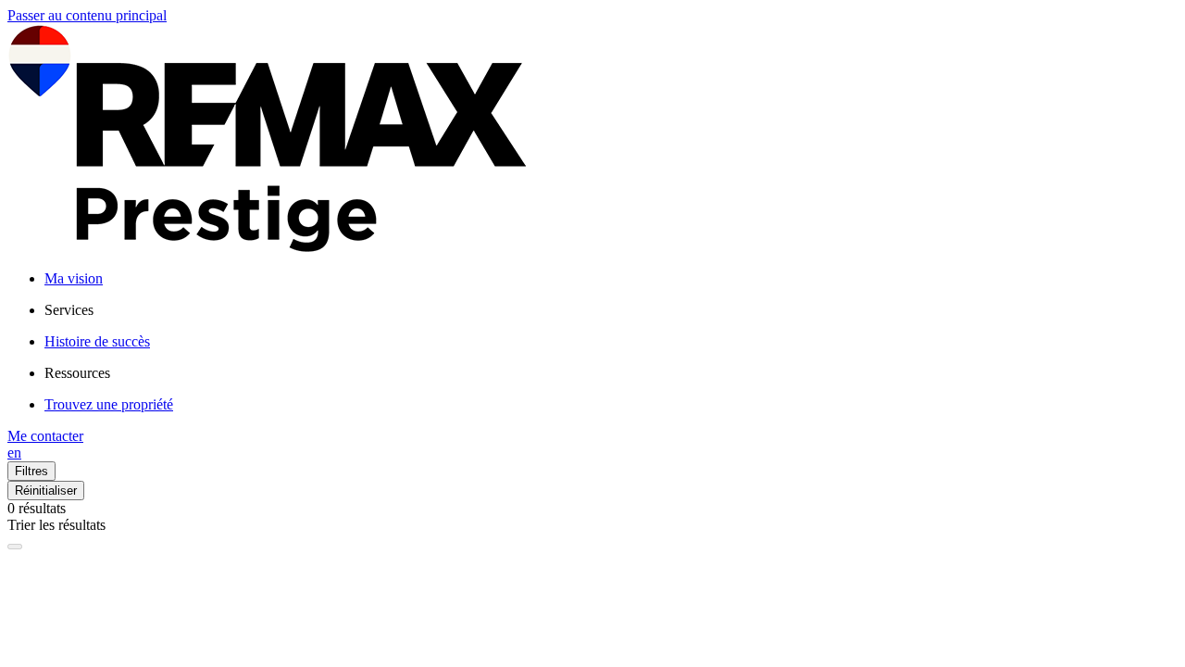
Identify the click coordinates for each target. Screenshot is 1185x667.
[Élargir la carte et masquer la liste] (14, 546)
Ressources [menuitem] (77, 373)
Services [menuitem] (69, 310)
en (14, 452)
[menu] (611, 310)
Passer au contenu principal (87, 15)
